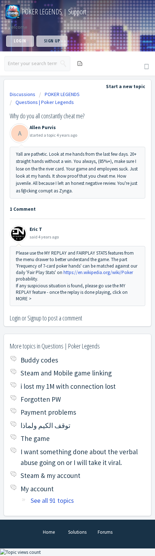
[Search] (63, 63)
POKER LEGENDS (62, 94)
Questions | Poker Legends (44, 102)
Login (15, 318)
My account (37, 488)
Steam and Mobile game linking (66, 373)
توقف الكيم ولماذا (45, 425)
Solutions (77, 532)
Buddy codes (39, 360)
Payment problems (48, 412)
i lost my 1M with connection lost (68, 386)
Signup (34, 318)
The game (35, 438)
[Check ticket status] (79, 63)
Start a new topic (125, 86)
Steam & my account (50, 475)
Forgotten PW (41, 399)
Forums (105, 532)
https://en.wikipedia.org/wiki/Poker (98, 272)
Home (49, 532)
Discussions (22, 94)
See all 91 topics (52, 500)
